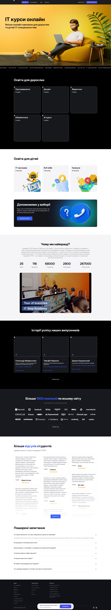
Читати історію (19, 370)
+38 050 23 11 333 (53, 587)
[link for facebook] (94, 607)
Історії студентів (35, 587)
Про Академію (35, 585)
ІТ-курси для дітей (18, 598)
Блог (41, 2)
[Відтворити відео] (55, 293)
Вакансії (33, 594)
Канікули (16, 603)
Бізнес (15, 592)
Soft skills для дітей (18, 600)
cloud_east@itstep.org (54, 593)
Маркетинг (47, 68)
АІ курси (69, 68)
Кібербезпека (59, 68)
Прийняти (65, 606)
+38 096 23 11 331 (53, 589)
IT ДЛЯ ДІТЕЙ (11, 68)
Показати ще (55, 379)
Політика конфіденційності (45, 607)
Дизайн (37, 68)
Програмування (25, 68)
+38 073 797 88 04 (54, 591)
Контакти (47, 2)
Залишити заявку (24, 218)
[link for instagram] (96, 607)
